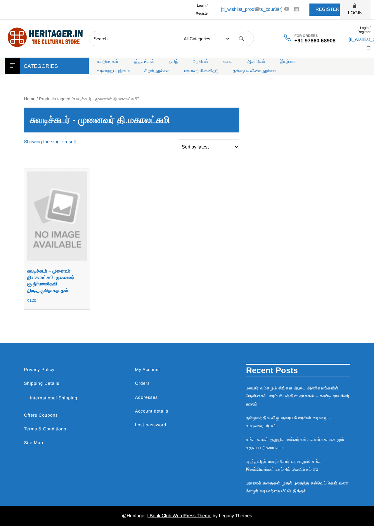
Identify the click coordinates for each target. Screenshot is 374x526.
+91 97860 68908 (315, 41)
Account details (151, 411)
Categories (41, 66)
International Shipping (53, 398)
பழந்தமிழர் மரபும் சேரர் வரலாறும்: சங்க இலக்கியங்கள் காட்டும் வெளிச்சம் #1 (284, 465)
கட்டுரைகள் (107, 61)
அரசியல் (200, 61)
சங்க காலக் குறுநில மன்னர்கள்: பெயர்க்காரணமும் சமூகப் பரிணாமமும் (295, 443)
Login (355, 13)
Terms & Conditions (45, 429)
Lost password (150, 424)
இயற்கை (288, 61)
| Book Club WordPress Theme (179, 515)
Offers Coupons (41, 415)
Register (328, 9)
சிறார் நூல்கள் (157, 70)
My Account (147, 369)
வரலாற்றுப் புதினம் (113, 70)
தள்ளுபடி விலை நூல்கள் (255, 70)
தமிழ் (173, 61)
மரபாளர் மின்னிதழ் (201, 70)
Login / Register (202, 9)
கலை (227, 61)
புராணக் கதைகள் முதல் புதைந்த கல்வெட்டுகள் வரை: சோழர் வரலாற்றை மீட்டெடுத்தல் (298, 487)
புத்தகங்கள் (143, 61)
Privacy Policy (39, 369)
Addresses (146, 397)
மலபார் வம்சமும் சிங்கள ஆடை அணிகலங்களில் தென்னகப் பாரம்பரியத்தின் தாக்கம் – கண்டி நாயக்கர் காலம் (298, 396)
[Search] (241, 38)
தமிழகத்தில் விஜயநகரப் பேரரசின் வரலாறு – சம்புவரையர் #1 (289, 421)
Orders (142, 383)
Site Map (33, 442)
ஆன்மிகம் (256, 61)
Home (29, 99)
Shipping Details (41, 383)
